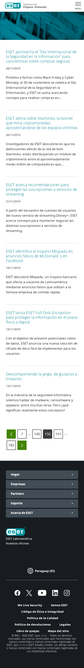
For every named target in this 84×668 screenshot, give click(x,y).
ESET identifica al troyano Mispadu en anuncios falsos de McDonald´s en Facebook (39, 256)
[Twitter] (29, 595)
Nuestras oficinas (17, 543)
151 (58, 434)
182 (11, 445)
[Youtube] (42, 595)
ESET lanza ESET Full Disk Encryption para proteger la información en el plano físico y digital (42, 317)
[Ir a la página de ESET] (26, 6)
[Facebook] (17, 595)
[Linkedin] (55, 595)
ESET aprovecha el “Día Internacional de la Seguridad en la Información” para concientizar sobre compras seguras (41, 56)
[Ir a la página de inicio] (15, 531)
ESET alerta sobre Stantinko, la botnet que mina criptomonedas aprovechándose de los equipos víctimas (42, 123)
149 (37, 434)
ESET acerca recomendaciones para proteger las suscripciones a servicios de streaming (41, 189)
